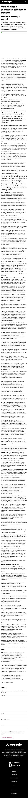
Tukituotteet (14, 781)
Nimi (2, 713)
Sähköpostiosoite (5, 719)
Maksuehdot (14, 793)
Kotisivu (3, 725)
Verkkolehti (14, 774)
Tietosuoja (14, 790)
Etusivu (14, 771)
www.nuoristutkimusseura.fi (7, 682)
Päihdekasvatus (14, 778)
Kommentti (4, 695)
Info (14, 785)
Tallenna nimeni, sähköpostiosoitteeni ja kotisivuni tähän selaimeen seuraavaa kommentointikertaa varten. (13, 732)
